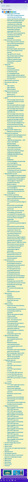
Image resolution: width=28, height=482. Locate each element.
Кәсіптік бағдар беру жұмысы (13, 443)
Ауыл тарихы (10, 85)
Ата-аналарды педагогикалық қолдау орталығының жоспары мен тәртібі (15, 101)
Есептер (9, 302)
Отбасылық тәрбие (12, 318)
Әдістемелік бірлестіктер (12, 335)
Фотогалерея (8, 464)
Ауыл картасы (11, 87)
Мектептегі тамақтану (11, 133)
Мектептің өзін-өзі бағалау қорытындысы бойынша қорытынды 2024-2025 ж (14, 29)
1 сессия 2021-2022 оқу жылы (14, 374)
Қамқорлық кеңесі (9, 260)
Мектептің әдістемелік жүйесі (15, 96)
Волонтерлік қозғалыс (11, 453)
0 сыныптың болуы (12, 71)
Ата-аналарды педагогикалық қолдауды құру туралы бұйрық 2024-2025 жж (15, 110)
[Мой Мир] (6, 12)
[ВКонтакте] (3, 12)
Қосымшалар (10, 47)
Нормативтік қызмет (11, 173)
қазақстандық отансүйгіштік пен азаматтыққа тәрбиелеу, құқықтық (16, 310)
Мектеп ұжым (11, 94)
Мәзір (8, 158)
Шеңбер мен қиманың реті (14, 131)
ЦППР (6, 98)
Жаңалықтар (8, 458)
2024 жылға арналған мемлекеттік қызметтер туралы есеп (16, 222)
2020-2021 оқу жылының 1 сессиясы (16, 377)
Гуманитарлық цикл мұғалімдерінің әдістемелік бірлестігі (15, 338)
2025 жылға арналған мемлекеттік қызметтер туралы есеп (16, 201)
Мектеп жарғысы (11, 184)
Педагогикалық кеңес (13, 300)
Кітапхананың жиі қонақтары (15, 397)
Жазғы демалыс (9, 451)
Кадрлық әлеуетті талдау (14, 59)
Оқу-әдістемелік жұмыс (14, 54)
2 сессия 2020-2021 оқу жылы (15, 376)
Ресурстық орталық (10, 360)
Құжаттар (8, 462)
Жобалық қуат (11, 68)
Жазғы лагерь (8, 446)
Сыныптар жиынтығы (13, 70)
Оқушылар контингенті (13, 57)
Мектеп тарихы (11, 89)
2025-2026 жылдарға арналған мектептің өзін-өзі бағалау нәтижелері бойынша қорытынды (16, 17)
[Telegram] (15, 12)
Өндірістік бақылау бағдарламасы (16, 135)
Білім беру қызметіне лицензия (15, 41)
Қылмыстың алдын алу (11, 82)
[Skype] (13, 12)
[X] (8, 12)
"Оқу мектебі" (11, 400)
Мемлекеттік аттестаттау (13, 40)
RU (15, 480)
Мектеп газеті (8, 444)
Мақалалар (8, 460)
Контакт (7, 465)
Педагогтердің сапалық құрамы (16, 75)
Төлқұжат (7, 64)
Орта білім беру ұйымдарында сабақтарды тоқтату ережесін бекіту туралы (15, 191)
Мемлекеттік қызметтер (12, 80)
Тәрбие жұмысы (9, 304)
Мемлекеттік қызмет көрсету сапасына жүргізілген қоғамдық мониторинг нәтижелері (16, 228)
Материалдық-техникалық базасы (16, 77)
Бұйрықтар (10, 159)
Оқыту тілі (10, 66)
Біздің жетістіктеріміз (11, 406)
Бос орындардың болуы (13, 73)
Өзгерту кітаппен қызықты (14, 404)
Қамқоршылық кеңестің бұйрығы (16, 275)
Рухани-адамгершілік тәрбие (15, 314)
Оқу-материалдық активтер (15, 56)
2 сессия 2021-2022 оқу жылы (15, 372)
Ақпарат (9, 295)
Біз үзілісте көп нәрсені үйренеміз (16, 402)
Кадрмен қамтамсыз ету (12, 91)
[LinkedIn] (10, 12)
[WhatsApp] (12, 12)
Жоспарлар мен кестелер (14, 298)
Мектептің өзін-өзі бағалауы (12, 13)
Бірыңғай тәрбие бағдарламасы (13, 129)
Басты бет (3, 5)
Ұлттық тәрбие (11, 316)
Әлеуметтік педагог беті (14, 333)
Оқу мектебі (8, 383)
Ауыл (6, 84)
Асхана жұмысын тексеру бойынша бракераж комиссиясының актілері (14, 166)
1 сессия (9, 379)
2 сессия (9, 381)
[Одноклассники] (4, 12)
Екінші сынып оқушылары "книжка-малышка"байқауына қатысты (15, 389)
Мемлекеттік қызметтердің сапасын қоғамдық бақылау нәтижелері (15, 207)
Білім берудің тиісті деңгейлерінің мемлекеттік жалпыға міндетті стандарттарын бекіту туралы (16, 177)
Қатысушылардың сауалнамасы (16, 49)
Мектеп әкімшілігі (12, 92)
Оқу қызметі (8, 293)
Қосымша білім (11, 78)
